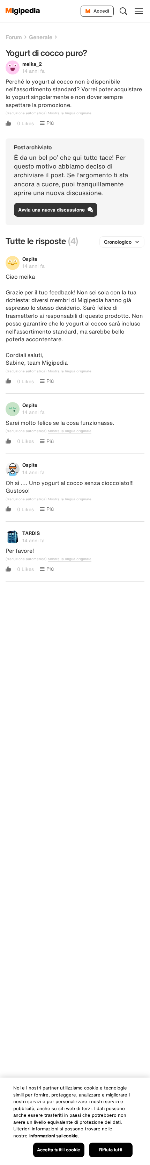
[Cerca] (123, 11)
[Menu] (138, 11)
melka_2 (32, 63)
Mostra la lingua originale (69, 113)
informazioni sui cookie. (54, 1135)
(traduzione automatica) (26, 113)
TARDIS (31, 533)
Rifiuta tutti (110, 1149)
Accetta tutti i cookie (59, 1149)
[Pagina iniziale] (23, 11)
